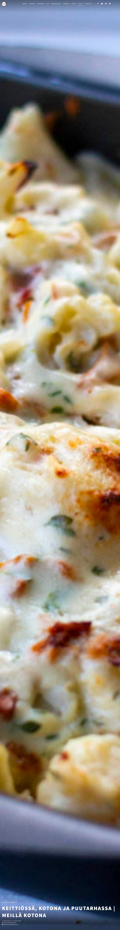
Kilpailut (74, 3)
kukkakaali (11, 924)
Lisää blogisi (88, 3)
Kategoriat (66, 3)
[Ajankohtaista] (109, 4)
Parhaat (24, 3)
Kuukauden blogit (56, 3)
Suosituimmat (40, 3)
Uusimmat (31, 3)
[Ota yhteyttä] (101, 4)
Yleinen (16, 924)
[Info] (105, 4)
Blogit (80, 3)
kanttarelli (6, 924)
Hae (48, 3)
